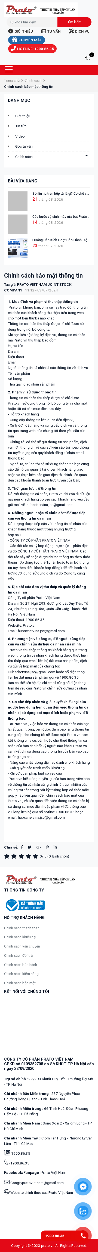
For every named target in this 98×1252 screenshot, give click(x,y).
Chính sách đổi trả (18, 955)
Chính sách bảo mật (20, 983)
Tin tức (20, 126)
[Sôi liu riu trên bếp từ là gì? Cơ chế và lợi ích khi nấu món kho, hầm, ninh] (17, 201)
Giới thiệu (23, 31)
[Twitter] (30, 847)
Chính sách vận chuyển (22, 946)
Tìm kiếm (74, 22)
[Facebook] (22, 847)
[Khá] (22, 856)
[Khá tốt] (29, 856)
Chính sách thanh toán (21, 928)
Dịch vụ (82, 31)
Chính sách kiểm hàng (21, 973)
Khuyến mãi (30, 40)
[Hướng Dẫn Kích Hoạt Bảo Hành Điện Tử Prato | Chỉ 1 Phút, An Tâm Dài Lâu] (17, 247)
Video (20, 136)
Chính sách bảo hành (20, 964)
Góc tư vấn (24, 146)
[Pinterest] (47, 847)
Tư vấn (54, 31)
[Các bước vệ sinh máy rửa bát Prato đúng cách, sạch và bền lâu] (17, 224)
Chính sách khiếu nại (20, 937)
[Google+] (38, 847)
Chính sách (33, 80)
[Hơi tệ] (14, 856)
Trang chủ (12, 80)
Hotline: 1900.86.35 (35, 48)
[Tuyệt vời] (36, 856)
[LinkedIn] (55, 847)
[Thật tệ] (7, 856)
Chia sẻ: (11, 847)
